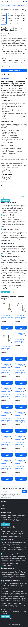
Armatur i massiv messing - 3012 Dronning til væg (5, 396)
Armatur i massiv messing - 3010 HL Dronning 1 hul (6, 468)
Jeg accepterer (5, 200)
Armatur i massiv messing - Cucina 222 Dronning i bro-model (7, 317)
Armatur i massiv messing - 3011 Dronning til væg (19, 444)
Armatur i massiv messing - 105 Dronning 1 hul (19, 341)
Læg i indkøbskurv (14, 70)
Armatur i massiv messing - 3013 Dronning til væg (5, 372)
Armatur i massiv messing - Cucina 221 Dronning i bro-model (21, 396)
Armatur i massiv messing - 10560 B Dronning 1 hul (20, 317)
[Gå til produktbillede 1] (4, 19)
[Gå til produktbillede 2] (10, 19)
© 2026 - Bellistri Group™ (14, 624)
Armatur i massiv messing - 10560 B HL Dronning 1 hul (20, 420)
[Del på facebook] (4, 74)
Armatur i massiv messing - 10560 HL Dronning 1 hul (6, 420)
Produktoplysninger (7, 186)
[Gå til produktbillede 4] (24, 19)
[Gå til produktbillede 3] (17, 19)
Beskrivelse (5, 78)
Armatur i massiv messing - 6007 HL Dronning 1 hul (20, 372)
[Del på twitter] (7, 74)
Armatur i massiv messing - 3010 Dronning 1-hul (19, 468)
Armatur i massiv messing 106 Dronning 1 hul (5, 444)
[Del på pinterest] (9, 74)
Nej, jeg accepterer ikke (17, 292)
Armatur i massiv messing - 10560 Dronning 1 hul (5, 348)
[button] (20, 2)
